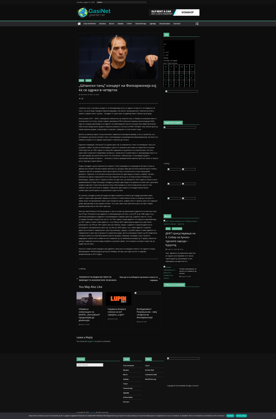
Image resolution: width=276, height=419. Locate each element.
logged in (91, 341)
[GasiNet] (79, 23)
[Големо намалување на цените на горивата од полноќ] (171, 272)
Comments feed (151, 375)
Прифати (230, 416)
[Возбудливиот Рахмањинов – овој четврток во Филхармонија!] (147, 293)
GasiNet (183, 386)
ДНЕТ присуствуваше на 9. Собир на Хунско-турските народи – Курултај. (180, 239)
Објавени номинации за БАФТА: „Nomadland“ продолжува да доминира (89, 315)
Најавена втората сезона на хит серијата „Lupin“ (117, 312)
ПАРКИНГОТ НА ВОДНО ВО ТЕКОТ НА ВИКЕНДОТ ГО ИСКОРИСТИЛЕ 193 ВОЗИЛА (97, 278)
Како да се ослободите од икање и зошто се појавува (139, 278)
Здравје (153, 24)
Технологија (140, 24)
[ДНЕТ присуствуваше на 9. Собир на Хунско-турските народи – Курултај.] (181, 222)
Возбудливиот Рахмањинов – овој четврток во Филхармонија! (147, 313)
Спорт (129, 24)
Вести (111, 24)
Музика (102, 24)
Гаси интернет (89, 24)
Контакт (176, 24)
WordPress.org (150, 379)
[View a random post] (196, 23)
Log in (147, 365)
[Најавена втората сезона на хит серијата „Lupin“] (118, 293)
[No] (273, 416)
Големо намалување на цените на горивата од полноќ (188, 271)
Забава (120, 24)
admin (97, 94)
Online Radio (164, 24)
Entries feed (149, 370)
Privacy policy (241, 416)
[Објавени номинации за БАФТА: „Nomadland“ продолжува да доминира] (89, 293)
